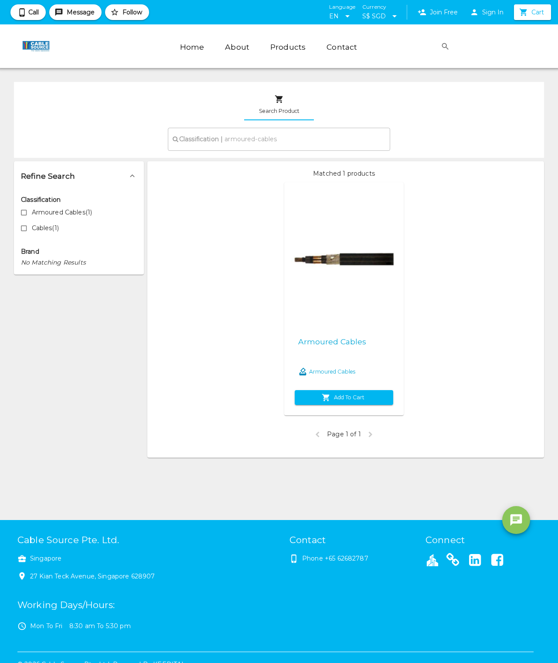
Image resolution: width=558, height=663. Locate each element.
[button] (79, 176)
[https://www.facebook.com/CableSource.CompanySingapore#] (497, 561)
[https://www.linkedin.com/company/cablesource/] (475, 561)
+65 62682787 (346, 558)
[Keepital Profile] (432, 560)
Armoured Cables (332, 341)
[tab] (279, 104)
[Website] (453, 561)
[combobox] (279, 139)
